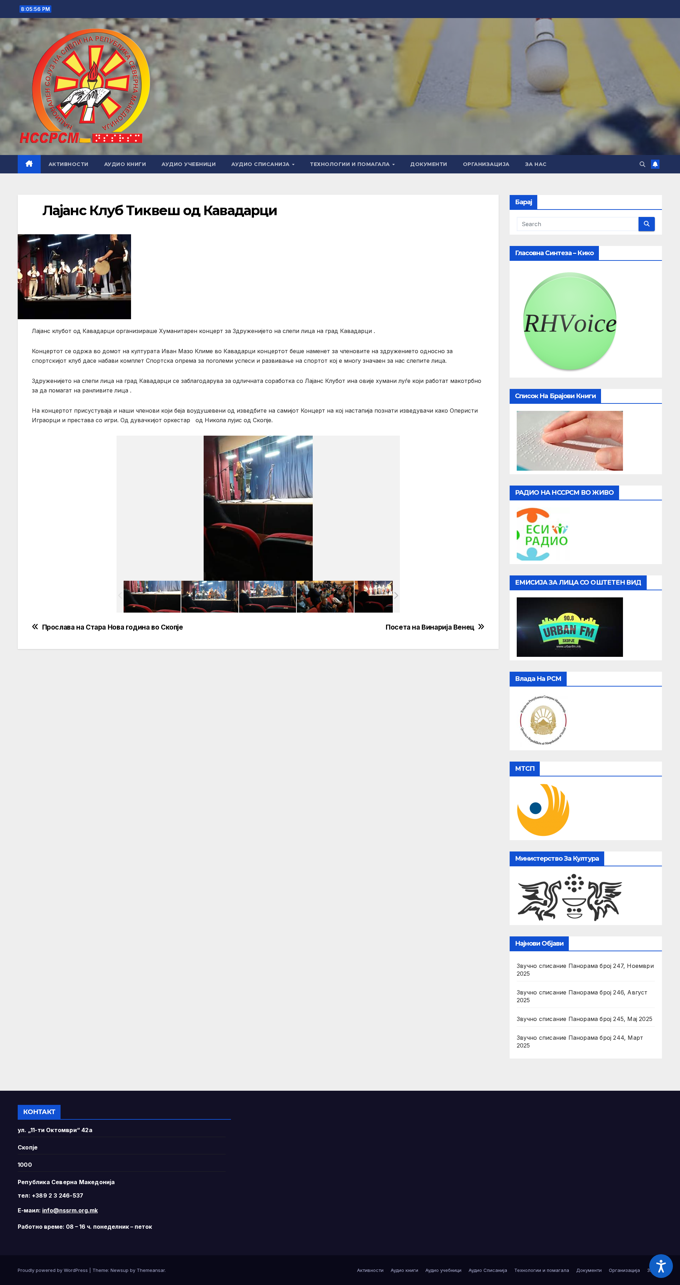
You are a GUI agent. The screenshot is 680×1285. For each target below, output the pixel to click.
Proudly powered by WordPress (53, 1270)
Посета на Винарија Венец (430, 627)
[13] (267, 596)
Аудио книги (125, 164)
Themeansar (151, 1270)
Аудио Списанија (261, 164)
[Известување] (655, 164)
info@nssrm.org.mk (70, 1210)
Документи (428, 164)
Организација (486, 164)
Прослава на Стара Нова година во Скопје (112, 627)
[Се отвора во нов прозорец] (543, 533)
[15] (325, 596)
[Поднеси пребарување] (647, 224)
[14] (383, 596)
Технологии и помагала (350, 164)
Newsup (119, 1270)
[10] (209, 596)
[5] (152, 596)
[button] (642, 164)
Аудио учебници (189, 164)
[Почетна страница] (29, 164)
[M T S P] (543, 809)
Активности (69, 164)
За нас (536, 164)
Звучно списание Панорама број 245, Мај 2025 (585, 1018)
